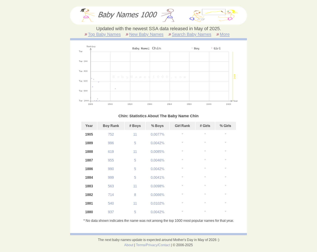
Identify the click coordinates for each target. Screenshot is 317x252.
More (225, 34)
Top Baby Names (104, 34)
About (128, 245)
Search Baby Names (191, 34)
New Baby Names (146, 34)
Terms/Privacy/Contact (153, 245)
